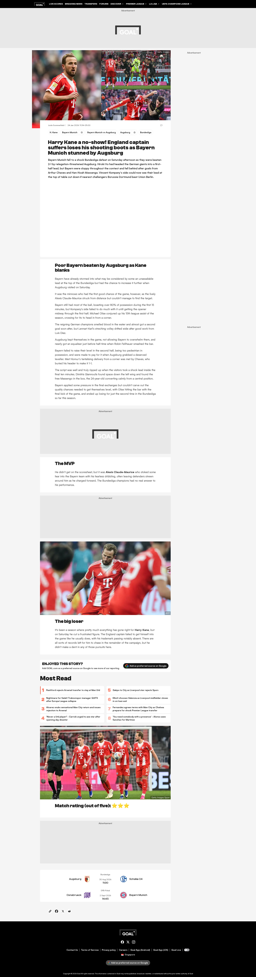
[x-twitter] (128, 942)
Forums (103, 4)
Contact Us (72, 950)
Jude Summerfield (56, 125)
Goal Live (176, 950)
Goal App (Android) (140, 950)
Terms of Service (90, 950)
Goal (79, 974)
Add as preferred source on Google (148, 665)
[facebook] (122, 942)
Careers (123, 950)
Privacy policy (109, 950)
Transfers (91, 4)
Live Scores (56, 4)
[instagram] (133, 942)
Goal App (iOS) (160, 950)
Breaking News (73, 4)
